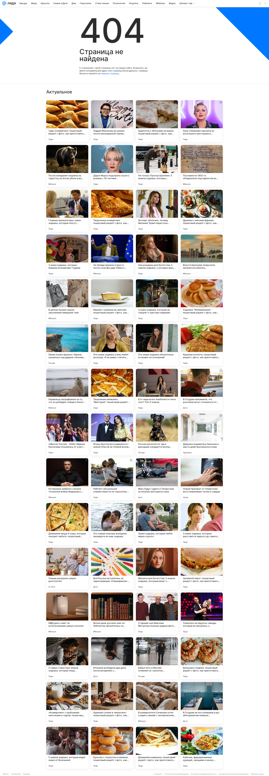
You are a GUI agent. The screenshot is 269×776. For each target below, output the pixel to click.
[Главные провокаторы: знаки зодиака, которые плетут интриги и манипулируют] (67, 211)
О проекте (158, 774)
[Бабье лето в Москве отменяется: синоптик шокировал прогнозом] (157, 658)
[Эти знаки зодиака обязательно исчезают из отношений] (157, 345)
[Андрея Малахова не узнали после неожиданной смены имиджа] (112, 121)
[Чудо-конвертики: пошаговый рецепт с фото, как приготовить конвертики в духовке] (67, 121)
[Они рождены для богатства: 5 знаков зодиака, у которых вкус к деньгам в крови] (157, 255)
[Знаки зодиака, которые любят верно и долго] (157, 524)
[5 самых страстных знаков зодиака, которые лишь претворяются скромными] (67, 658)
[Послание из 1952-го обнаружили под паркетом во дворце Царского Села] (202, 166)
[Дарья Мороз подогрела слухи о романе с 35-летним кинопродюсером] (112, 166)
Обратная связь (257, 774)
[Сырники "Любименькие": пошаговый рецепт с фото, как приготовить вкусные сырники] (202, 300)
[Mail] (4, 3)
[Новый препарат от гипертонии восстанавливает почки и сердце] (202, 479)
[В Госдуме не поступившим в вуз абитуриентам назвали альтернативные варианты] (202, 703)
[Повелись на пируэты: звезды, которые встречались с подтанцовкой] (202, 613)
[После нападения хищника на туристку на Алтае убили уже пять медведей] (67, 166)
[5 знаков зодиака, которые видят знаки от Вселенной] (67, 748)
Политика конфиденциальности (203, 774)
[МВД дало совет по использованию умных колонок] (67, 613)
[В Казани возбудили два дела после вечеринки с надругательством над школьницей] (112, 658)
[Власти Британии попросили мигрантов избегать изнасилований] (202, 255)
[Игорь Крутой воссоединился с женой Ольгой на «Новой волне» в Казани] (112, 434)
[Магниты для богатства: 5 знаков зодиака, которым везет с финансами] (157, 569)
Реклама (26, 774)
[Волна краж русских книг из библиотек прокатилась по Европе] (112, 613)
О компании (16, 774)
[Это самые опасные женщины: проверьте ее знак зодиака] (112, 524)
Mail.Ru (6, 774)
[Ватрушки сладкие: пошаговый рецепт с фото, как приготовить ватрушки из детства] (202, 658)
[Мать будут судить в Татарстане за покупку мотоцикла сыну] (157, 479)
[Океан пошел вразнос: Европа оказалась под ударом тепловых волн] (67, 345)
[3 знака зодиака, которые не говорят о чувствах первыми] (157, 300)
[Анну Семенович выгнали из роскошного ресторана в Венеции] (202, 121)
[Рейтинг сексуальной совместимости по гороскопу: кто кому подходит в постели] (112, 479)
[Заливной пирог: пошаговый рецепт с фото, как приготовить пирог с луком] (202, 569)
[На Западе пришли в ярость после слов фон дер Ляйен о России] (112, 255)
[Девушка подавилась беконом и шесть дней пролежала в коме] (202, 434)
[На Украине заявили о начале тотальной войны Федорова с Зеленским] (67, 479)
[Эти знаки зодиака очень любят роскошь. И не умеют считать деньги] (112, 345)
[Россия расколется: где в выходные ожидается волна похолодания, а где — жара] (157, 434)
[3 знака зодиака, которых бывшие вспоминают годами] (67, 255)
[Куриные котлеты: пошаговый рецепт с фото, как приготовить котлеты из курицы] (202, 345)
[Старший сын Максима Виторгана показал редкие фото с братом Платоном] (157, 613)
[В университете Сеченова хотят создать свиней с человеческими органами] (157, 703)
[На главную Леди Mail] (11, 3)
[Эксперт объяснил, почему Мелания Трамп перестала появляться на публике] (157, 211)
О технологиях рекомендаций (176, 774)
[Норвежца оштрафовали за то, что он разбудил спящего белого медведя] (67, 390)
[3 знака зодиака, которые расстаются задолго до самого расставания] (202, 524)
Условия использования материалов (234, 774)
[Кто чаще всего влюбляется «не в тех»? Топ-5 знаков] (157, 390)
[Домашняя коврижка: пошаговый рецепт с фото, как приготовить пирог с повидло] (157, 748)
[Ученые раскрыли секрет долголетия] (67, 569)
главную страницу (109, 73)
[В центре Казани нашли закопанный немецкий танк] (67, 300)
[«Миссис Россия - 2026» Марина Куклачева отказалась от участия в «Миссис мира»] (67, 434)
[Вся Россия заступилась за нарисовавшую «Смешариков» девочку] (112, 569)
